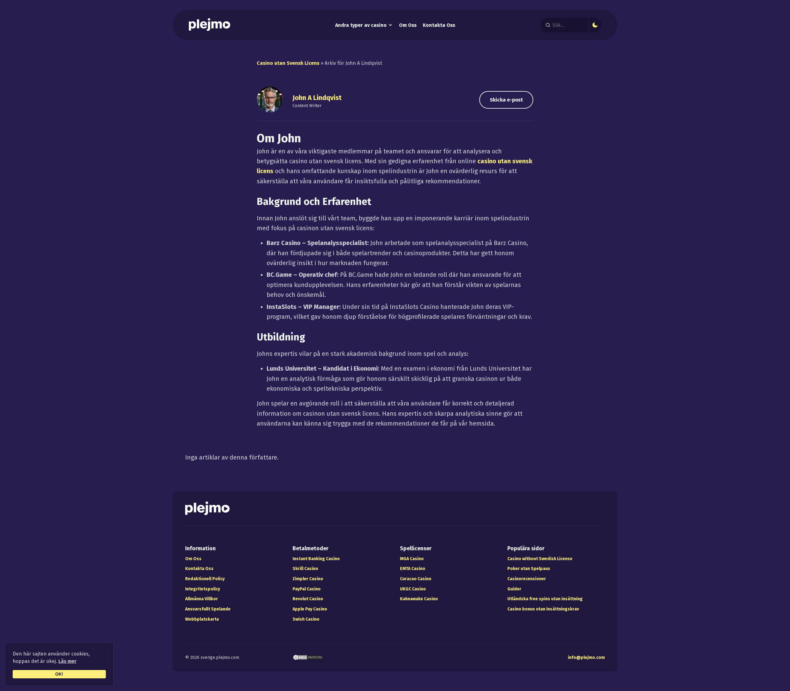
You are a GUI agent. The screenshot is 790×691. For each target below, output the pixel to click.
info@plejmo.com (586, 657)
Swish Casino (306, 619)
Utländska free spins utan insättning (545, 599)
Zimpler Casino (308, 578)
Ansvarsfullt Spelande (208, 609)
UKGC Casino (413, 589)
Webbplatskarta (202, 619)
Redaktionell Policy (205, 578)
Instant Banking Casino (316, 558)
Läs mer (67, 661)
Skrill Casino (305, 568)
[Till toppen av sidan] (774, 675)
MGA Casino (412, 558)
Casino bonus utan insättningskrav (543, 609)
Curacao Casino (415, 578)
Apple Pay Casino (310, 609)
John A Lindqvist (317, 97)
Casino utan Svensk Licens (288, 63)
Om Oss (408, 25)
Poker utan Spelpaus (528, 568)
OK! (59, 674)
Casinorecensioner (526, 578)
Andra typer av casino (361, 25)
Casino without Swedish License (539, 558)
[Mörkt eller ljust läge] (595, 25)
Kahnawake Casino (419, 599)
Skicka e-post (506, 100)
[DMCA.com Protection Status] (308, 659)
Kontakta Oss (439, 25)
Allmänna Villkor (201, 599)
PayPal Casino (307, 589)
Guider (514, 589)
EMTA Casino (412, 568)
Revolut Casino (308, 599)
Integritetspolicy (202, 589)
